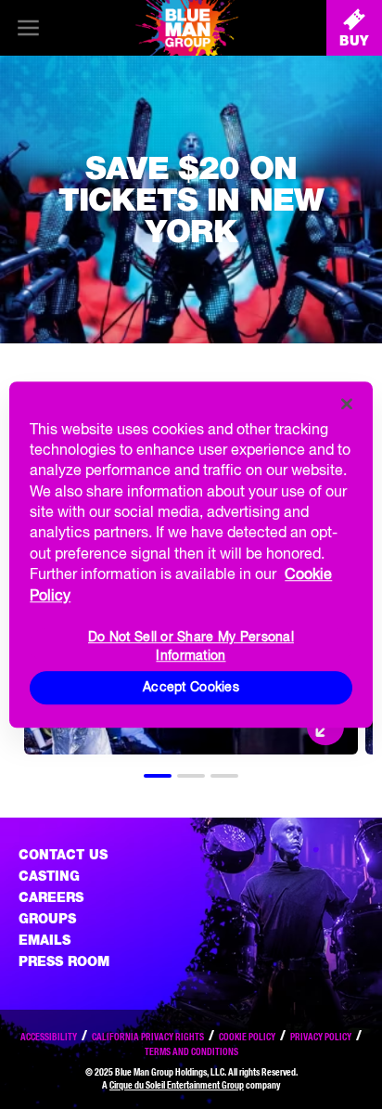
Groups (47, 918)
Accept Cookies (191, 686)
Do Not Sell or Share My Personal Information (191, 645)
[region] (190, 555)
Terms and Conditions (191, 1051)
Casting (49, 876)
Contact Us (63, 854)
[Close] (346, 403)
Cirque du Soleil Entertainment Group (176, 1084)
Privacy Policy (320, 1036)
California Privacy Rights (148, 1036)
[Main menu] (28, 28)
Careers (51, 897)
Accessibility (48, 1036)
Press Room (64, 961)
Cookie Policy (247, 1036)
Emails (44, 940)
